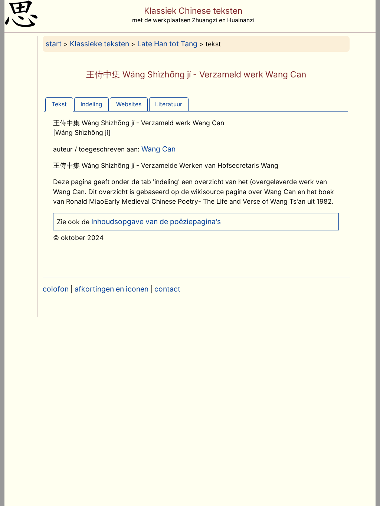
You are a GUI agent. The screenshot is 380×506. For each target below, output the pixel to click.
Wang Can (158, 148)
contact (167, 288)
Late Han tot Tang (167, 43)
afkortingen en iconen (111, 288)
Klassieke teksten (99, 43)
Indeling (91, 104)
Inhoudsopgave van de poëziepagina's (156, 221)
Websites (128, 104)
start (54, 43)
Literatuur (168, 104)
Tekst (59, 104)
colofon (56, 288)
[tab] (59, 104)
